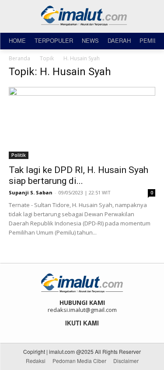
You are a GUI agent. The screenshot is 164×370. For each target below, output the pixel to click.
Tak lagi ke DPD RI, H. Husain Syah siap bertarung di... (78, 175)
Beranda (19, 58)
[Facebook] (64, 332)
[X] (88, 332)
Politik (18, 155)
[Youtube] (100, 332)
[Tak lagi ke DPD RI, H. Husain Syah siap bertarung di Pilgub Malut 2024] (82, 123)
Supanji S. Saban (30, 192)
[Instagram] (76, 332)
